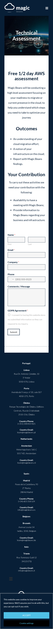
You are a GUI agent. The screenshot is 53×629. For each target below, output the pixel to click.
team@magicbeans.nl (26, 462)
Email (11, 249)
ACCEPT (27, 615)
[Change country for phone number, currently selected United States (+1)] (11, 279)
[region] (26, 611)
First (9, 244)
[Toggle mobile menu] (47, 8)
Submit (13, 332)
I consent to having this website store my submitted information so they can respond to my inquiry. (26, 319)
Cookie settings (27, 623)
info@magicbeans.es (26, 510)
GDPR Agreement (18, 310)
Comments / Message (19, 286)
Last (30, 244)
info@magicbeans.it (26, 570)
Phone (11, 274)
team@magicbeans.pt (26, 432)
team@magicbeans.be (26, 540)
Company (13, 262)
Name (11, 234)
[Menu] (10, 578)
